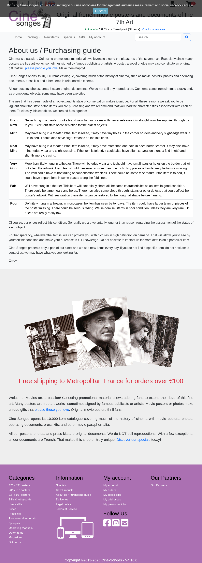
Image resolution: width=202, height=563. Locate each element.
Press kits (15, 513)
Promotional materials (22, 518)
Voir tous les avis (153, 29)
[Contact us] (124, 524)
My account (96, 37)
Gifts (81, 37)
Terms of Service (66, 508)
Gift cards (15, 542)
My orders (109, 490)
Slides (12, 508)
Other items (16, 532)
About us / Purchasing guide (73, 494)
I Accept (100, 11)
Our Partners (159, 485)
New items (51, 37)
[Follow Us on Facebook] (107, 524)
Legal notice (63, 504)
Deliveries (62, 499)
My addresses (112, 499)
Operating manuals (21, 527)
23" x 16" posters (19, 494)
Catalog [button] (32, 37)
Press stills (15, 504)
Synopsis (14, 523)
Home (18, 37)
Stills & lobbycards (20, 499)
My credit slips (112, 494)
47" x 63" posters (19, 485)
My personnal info (114, 504)
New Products (64, 490)
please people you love (41, 68)
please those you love (52, 410)
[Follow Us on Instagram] (116, 524)
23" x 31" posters (19, 490)
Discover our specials (133, 440)
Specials (68, 37)
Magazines (15, 537)
